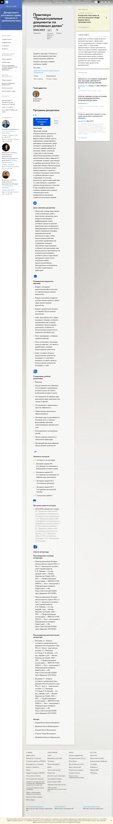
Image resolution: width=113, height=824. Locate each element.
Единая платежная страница (34, 797)
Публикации (82, 72)
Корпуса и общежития (32, 767)
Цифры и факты (30, 755)
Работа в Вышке (30, 800)
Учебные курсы (6, 62)
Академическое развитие (76, 770)
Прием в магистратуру (53, 770)
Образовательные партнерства (56, 784)
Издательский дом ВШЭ (97, 758)
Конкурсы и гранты (74, 773)
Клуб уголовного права (8, 91)
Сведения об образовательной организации (35, 788)
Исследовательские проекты (77, 758)
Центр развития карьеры (54, 779)
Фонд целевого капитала (33, 776)
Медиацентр (93, 767)
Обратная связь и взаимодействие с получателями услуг (56, 789)
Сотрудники (5, 45)
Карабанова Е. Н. (83, 86)
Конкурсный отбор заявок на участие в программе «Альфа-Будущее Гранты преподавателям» (89, 18)
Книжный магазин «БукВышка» (98, 761)
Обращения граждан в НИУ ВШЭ (35, 773)
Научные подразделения (76, 755)
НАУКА (71, 752)
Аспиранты (5, 49)
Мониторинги (73, 761)
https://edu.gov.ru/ (60, 806)
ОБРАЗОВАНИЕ (52, 752)
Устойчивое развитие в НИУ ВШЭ (36, 761)
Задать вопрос (56, 122)
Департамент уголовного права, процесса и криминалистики (11, 16)
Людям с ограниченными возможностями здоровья (33, 793)
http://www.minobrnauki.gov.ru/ (35, 806)
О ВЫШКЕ (29, 752)
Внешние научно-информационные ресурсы (76, 776)
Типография (93, 764)
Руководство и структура (33, 758)
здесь (98, 819)
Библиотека (93, 755)
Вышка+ (49, 767)
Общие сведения (7, 59)
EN (98, 1)
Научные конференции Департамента (8, 84)
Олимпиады (50, 761)
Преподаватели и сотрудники (35, 764)
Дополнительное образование (56, 776)
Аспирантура (51, 773)
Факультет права (11, 6)
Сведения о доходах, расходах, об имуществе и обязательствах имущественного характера (35, 783)
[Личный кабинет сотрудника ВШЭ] (105, 2)
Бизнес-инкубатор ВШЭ (54, 782)
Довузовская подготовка (54, 758)
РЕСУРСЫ (93, 752)
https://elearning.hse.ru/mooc (91, 806)
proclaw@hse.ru (10, 107)
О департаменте (7, 39)
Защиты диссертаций (75, 767)
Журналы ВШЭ (94, 770)
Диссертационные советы (76, 764)
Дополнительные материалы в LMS (41, 121)
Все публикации (83, 137)
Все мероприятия (83, 27)
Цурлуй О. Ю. (82, 121)
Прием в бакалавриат (53, 764)
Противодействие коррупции (34, 779)
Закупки (28, 770)
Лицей (49, 755)
